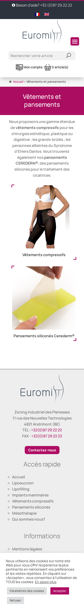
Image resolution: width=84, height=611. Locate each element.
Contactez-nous (42, 450)
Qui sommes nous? (28, 519)
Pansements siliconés (31, 507)
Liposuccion (23, 482)
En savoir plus (45, 581)
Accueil (18, 81)
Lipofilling (20, 489)
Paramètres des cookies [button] (27, 591)
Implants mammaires (30, 495)
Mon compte (32, 67)
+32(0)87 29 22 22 (46, 430)
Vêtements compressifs (32, 501)
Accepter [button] (59, 591)
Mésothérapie (24, 513)
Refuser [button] (15, 600)
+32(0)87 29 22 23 (46, 436)
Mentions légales (27, 549)
